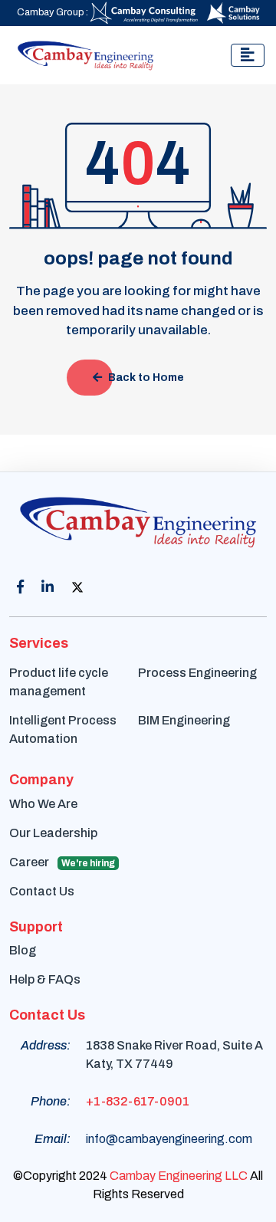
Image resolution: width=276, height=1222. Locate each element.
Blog (22, 950)
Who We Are (43, 803)
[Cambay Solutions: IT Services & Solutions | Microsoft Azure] (233, 11)
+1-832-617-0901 (137, 1101)
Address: (46, 1045)
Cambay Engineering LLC (179, 1175)
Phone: (51, 1101)
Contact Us (41, 891)
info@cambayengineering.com (169, 1138)
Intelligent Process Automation (63, 729)
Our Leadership (53, 832)
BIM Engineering (184, 720)
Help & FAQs (44, 979)
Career (62, 862)
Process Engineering (197, 672)
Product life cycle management (58, 682)
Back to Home (146, 377)
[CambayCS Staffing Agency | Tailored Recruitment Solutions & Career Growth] (145, 11)
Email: (52, 1138)
